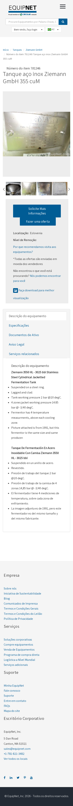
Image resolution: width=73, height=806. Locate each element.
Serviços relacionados (24, 354)
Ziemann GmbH (34, 49)
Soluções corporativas (18, 639)
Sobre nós (10, 588)
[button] (4, 188)
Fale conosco (12, 691)
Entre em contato (15, 701)
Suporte (9, 696)
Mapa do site (12, 711)
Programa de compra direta (21, 655)
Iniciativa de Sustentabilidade (22, 593)
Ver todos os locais (16, 759)
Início (6, 49)
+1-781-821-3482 (14, 754)
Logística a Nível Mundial (19, 660)
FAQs (7, 706)
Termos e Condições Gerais (21, 608)
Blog (7, 598)
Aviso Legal (16, 344)
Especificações (19, 325)
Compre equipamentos (18, 645)
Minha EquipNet (14, 686)
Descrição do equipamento (27, 316)
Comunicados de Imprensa (21, 603)
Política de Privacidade (18, 619)
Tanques (17, 49)
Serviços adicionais (16, 665)
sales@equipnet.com (17, 749)
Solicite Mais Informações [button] (37, 211)
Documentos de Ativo (24, 335)
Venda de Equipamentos (19, 650)
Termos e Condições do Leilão (23, 614)
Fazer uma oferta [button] (38, 221)
